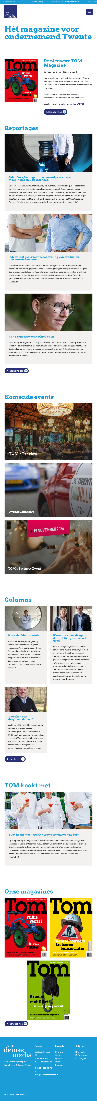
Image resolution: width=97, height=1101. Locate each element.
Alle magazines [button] (54, 111)
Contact (59, 1065)
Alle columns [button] (13, 759)
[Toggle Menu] (89, 12)
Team (57, 1062)
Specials (58, 1058)
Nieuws (58, 1055)
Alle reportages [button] (15, 370)
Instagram (81, 1058)
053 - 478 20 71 (44, 1068)
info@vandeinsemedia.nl (46, 1074)
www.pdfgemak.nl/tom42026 (69, 104)
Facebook (82, 1055)
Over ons (59, 1052)
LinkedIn (81, 1052)
